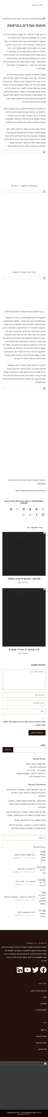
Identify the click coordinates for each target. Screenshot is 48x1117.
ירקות (17, 490)
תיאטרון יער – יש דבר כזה (36, 770)
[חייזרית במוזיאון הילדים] (41, 913)
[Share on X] (43, 509)
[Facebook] (43, 969)
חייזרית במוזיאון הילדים (37, 777)
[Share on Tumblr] (36, 514)
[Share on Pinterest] (30, 509)
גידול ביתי (38, 490)
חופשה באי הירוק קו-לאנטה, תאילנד (20, 815)
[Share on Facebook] (36, 509)
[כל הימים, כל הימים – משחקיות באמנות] (41, 898)
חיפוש (43, 745)
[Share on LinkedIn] (23, 509)
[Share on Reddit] (43, 514)
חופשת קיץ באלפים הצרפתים (22, 828)
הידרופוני (31, 490)
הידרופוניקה (23, 490)
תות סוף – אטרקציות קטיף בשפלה (24, 579)
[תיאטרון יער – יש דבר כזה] (41, 883)
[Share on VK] (11, 509)
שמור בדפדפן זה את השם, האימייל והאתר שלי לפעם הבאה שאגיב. (24, 723)
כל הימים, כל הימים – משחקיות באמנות (31, 773)
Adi (44, 820)
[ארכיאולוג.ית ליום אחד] (41, 870)
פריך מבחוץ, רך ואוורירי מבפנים (24, 649)
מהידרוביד (41, 483)
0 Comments (18, 858)
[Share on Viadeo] (30, 514)
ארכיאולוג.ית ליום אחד (37, 767)
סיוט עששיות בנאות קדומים (36, 764)
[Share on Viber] (17, 509)
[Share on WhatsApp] (23, 514)
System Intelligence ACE (29, 1113)
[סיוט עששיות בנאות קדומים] (41, 856)
